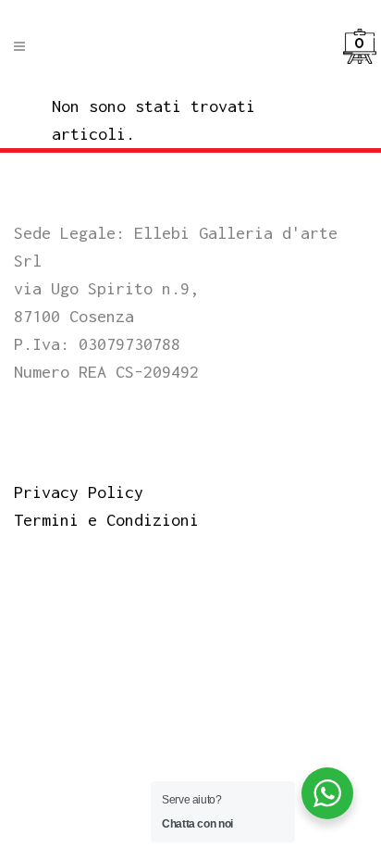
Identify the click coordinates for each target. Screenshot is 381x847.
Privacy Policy (78, 492)
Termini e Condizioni (106, 519)
